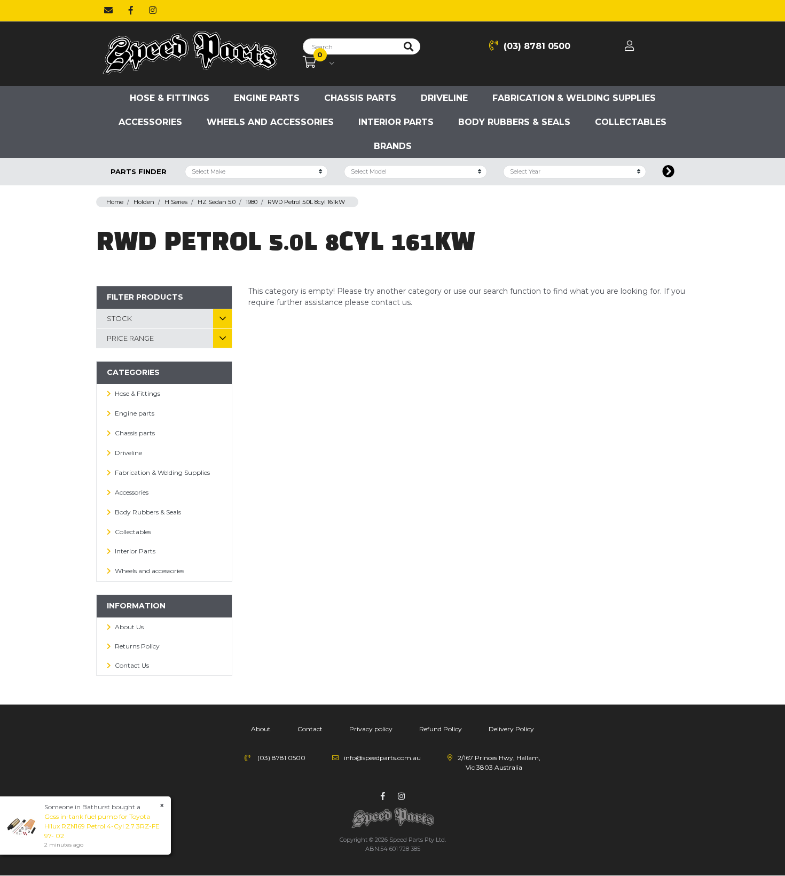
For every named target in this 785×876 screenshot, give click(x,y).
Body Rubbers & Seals (514, 122)
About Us (129, 627)
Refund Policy (440, 729)
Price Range (130, 338)
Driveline (444, 98)
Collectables (630, 122)
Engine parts (267, 98)
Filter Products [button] (145, 297)
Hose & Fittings (169, 98)
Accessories (150, 122)
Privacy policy (370, 729)
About (261, 729)
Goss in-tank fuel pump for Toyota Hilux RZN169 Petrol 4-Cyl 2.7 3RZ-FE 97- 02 (102, 826)
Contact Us (132, 665)
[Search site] (408, 46)
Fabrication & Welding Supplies (574, 98)
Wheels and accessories (270, 122)
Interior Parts (396, 122)
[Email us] (108, 10)
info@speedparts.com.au (382, 758)
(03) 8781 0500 (537, 46)
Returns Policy (137, 646)
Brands (393, 146)
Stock (119, 318)
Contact (310, 729)
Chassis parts (360, 98)
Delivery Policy (511, 729)
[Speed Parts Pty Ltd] (189, 53)
